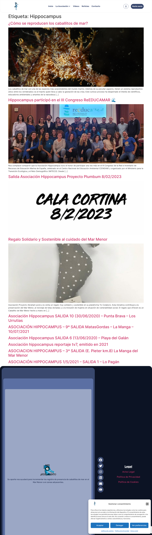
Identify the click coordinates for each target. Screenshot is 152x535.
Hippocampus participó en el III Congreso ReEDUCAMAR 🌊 (62, 100)
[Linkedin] (101, 478)
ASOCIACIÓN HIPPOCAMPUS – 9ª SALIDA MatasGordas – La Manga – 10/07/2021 (70, 329)
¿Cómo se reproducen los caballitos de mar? (48, 23)
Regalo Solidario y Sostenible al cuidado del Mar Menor (57, 239)
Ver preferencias (139, 525)
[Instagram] (101, 472)
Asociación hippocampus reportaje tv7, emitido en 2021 (58, 344)
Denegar (119, 525)
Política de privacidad (122, 531)
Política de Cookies (128, 482)
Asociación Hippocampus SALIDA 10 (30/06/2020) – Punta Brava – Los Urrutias (71, 318)
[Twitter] (101, 466)
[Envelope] (101, 484)
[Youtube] (101, 489)
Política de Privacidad (128, 477)
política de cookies (107, 531)
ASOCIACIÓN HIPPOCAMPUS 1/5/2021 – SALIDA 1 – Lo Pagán (63, 362)
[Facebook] (101, 460)
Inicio (50, 6)
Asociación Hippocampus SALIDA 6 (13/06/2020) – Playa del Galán (68, 338)
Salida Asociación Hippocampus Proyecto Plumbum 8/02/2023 (64, 176)
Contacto (96, 6)
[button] (147, 504)
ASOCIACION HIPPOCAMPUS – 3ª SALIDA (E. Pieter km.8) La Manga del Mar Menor (73, 353)
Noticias (85, 6)
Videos (76, 6)
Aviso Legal (134, 531)
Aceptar (99, 525)
